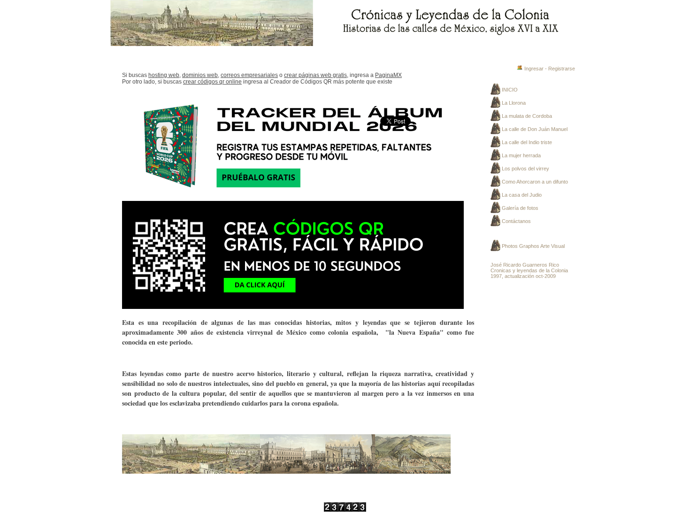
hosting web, (164, 75)
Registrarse (561, 68)
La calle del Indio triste (527, 142)
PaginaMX (388, 75)
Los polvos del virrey (525, 168)
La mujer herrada (521, 155)
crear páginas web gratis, (316, 75)
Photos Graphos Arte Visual (533, 246)
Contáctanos (516, 221)
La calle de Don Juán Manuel (534, 129)
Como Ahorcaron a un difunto (535, 181)
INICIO (510, 89)
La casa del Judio (522, 195)
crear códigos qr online (212, 81)
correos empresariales (249, 75)
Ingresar (534, 68)
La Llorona (514, 103)
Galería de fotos (520, 208)
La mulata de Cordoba (527, 116)
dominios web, (200, 75)
